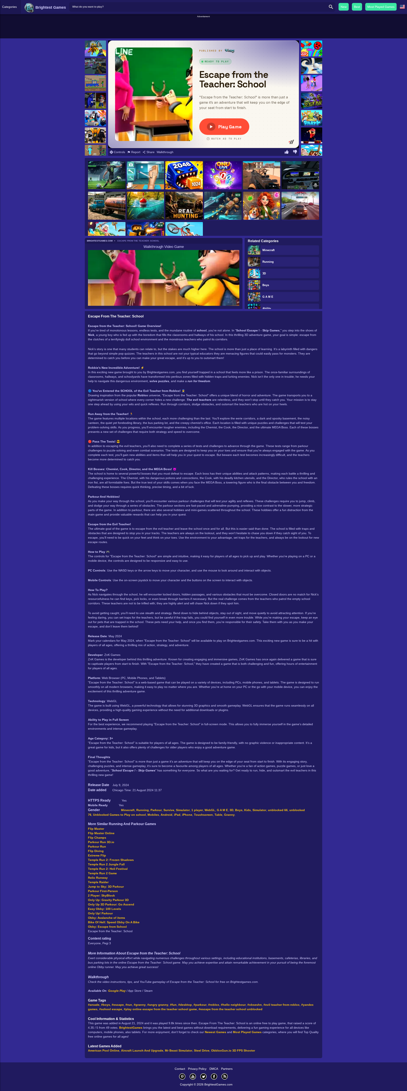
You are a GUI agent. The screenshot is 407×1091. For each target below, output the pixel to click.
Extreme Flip (97, 855)
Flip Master (96, 828)
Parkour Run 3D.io (101, 842)
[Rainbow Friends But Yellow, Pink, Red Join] (95, 101)
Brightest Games (50, 7)
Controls (119, 152)
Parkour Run (97, 846)
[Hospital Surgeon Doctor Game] (145, 175)
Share (150, 152)
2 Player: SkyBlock (101, 895)
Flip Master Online (101, 833)
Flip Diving (96, 851)
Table (218, 814)
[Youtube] (193, 1076)
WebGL (210, 810)
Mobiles (153, 814)
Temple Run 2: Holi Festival (108, 868)
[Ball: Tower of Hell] (311, 48)
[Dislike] (295, 152)
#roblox (213, 1004)
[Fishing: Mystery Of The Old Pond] (145, 206)
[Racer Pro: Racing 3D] (300, 206)
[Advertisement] (203, 27)
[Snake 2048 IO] (184, 175)
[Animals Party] (311, 118)
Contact (180, 1068)
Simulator (183, 810)
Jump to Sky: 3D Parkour (106, 886)
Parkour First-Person (103, 891)
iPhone (187, 814)
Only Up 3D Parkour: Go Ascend (111, 904)
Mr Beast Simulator (178, 1050)
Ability (266, 308)
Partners (227, 1068)
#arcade (93, 1004)
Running (268, 261)
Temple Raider (98, 882)
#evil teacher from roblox (281, 1004)
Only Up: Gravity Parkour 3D (108, 900)
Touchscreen (203, 814)
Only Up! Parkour (100, 913)
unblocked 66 (278, 810)
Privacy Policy (197, 1068)
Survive (168, 810)
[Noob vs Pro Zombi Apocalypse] (95, 83)
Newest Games (215, 1032)
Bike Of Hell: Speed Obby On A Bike (113, 922)
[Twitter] (203, 1076)
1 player (197, 810)
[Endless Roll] (311, 66)
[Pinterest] (182, 1076)
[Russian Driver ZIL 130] (106, 206)
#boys (105, 1004)
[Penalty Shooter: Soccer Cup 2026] (106, 175)
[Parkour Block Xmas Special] (311, 135)
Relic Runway (98, 877)
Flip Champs (97, 837)
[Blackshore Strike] (261, 175)
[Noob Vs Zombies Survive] (95, 153)
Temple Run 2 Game (102, 873)
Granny (229, 814)
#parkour (200, 1004)
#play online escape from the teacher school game (160, 1009)
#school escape (110, 1009)
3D (264, 273)
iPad (177, 814)
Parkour (156, 810)
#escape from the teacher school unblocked (230, 1009)
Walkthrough (165, 152)
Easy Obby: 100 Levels (104, 909)
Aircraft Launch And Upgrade (142, 1050)
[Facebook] (214, 1076)
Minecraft (268, 250)
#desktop (185, 1004)
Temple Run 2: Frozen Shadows (111, 860)
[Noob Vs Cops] (95, 118)
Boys (265, 285)
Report (135, 152)
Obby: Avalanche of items (106, 917)
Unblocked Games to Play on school (119, 814)
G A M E (267, 296)
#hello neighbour (233, 1004)
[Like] (286, 152)
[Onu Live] (223, 175)
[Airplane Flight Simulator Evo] (300, 175)
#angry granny (157, 1004)
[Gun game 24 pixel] (95, 66)
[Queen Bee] (311, 83)
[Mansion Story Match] (261, 206)
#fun (173, 1004)
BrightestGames (130, 1027)
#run (128, 1004)
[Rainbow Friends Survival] (95, 48)
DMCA (213, 1068)
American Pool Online (103, 1050)
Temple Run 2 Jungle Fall (106, 864)
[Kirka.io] (95, 135)
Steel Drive (201, 1050)
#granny (140, 1004)
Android (166, 814)
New (344, 6)
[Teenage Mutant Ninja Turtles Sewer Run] (311, 101)
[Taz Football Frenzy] (311, 153)
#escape (118, 1004)
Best (357, 6)
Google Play (117, 990)
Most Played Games (380, 6)
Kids (247, 810)
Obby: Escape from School (107, 926)
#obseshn (254, 1004)
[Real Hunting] (184, 206)
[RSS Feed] (225, 1076)
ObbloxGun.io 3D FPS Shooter (233, 1050)
